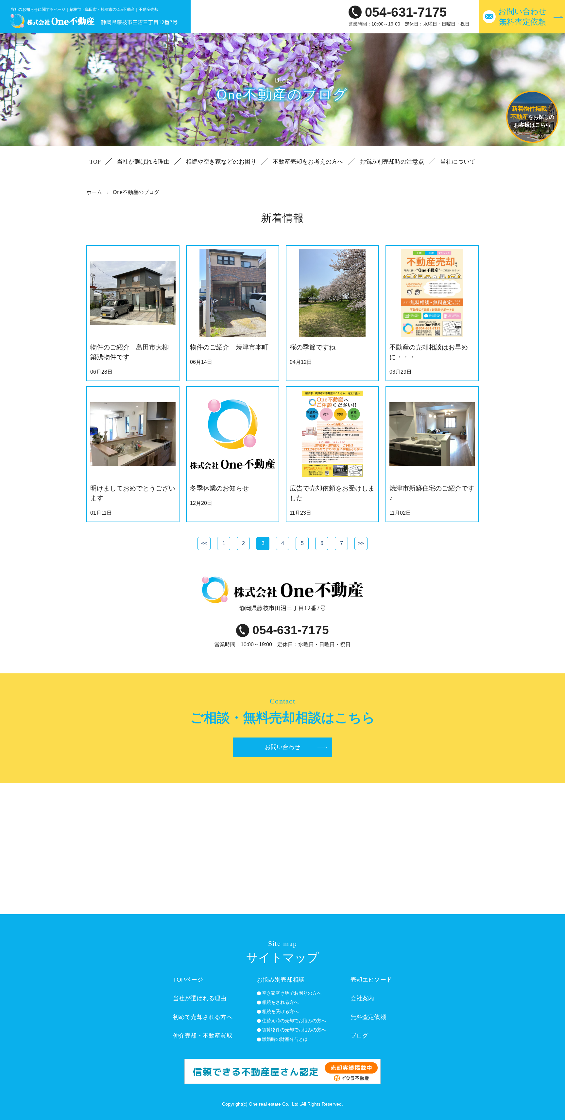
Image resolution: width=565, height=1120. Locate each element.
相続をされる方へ (280, 1002)
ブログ (359, 1035)
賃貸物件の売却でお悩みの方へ (294, 1029)
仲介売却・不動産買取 (202, 1035)
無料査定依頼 (368, 1017)
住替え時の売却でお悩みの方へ (294, 1020)
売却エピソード (371, 979)
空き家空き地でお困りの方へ (291, 993)
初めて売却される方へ (202, 1017)
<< (204, 543)
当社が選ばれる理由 (143, 161)
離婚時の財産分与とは (285, 1039)
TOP (95, 161)
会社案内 (362, 998)
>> (361, 543)
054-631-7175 (406, 12)
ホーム (94, 192)
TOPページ (188, 979)
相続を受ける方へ (280, 1011)
